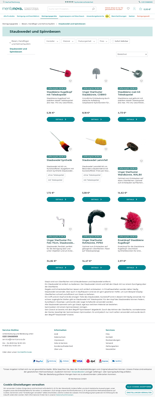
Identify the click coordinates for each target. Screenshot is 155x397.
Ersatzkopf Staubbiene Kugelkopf (131, 241)
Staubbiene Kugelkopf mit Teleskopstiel (59, 93)
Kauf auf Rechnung (12, 2)
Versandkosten (78, 372)
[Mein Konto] (134, 8)
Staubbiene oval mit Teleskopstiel (129, 93)
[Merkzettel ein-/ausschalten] (70, 81)
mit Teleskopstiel (91, 180)
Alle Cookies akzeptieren (139, 387)
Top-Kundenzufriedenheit (83, 2)
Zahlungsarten (112, 346)
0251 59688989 (147, 2)
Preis (102, 41)
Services (110, 330)
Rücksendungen (113, 340)
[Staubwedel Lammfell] (96, 141)
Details (59, 119)
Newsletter (111, 349)
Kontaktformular (24, 352)
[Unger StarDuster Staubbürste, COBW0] (96, 73)
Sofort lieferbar (121, 41)
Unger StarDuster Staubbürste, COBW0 (94, 93)
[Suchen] (93, 9)
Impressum (59, 340)
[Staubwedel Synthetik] (61, 141)
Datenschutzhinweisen (64, 395)
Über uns (58, 349)
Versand (109, 343)
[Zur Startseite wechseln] (20, 8)
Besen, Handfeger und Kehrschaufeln (21, 42)
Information (60, 330)
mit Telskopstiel (55, 180)
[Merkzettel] (128, 8)
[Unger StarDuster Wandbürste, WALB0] (132, 147)
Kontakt (109, 337)
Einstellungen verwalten (139, 392)
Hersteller (50, 41)
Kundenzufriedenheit (63, 346)
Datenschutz (60, 337)
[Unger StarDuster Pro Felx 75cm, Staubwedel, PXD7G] (61, 221)
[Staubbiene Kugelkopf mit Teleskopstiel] (61, 73)
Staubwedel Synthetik (59, 160)
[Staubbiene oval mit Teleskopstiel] (132, 73)
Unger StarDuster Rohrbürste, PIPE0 (92, 241)
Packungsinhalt (85, 41)
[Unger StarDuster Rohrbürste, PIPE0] (96, 221)
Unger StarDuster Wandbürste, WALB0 (130, 173)
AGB (56, 334)
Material (66, 41)
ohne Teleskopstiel (92, 175)
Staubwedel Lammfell (95, 160)
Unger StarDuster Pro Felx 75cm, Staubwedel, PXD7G (60, 241)
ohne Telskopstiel (56, 175)
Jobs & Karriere (60, 343)
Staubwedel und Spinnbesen (18, 50)
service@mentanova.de (13, 339)
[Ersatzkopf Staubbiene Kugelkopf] (132, 221)
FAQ (107, 334)
